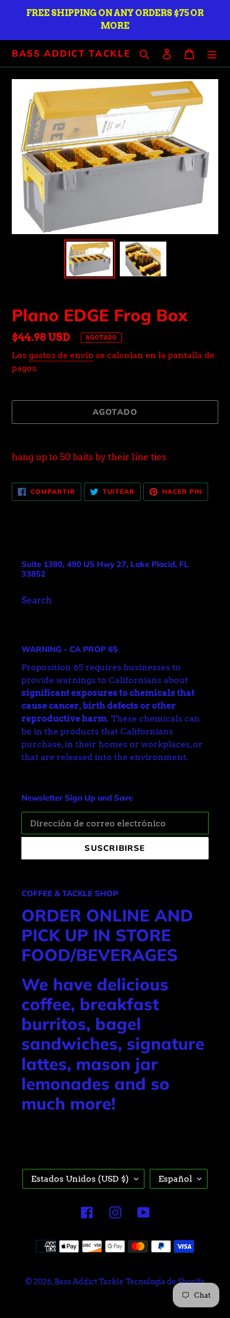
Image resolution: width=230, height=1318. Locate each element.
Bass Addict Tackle (71, 53)
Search (36, 600)
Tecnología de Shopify (165, 1281)
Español (175, 1179)
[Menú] (212, 53)
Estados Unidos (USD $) (80, 1179)
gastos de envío (61, 355)
